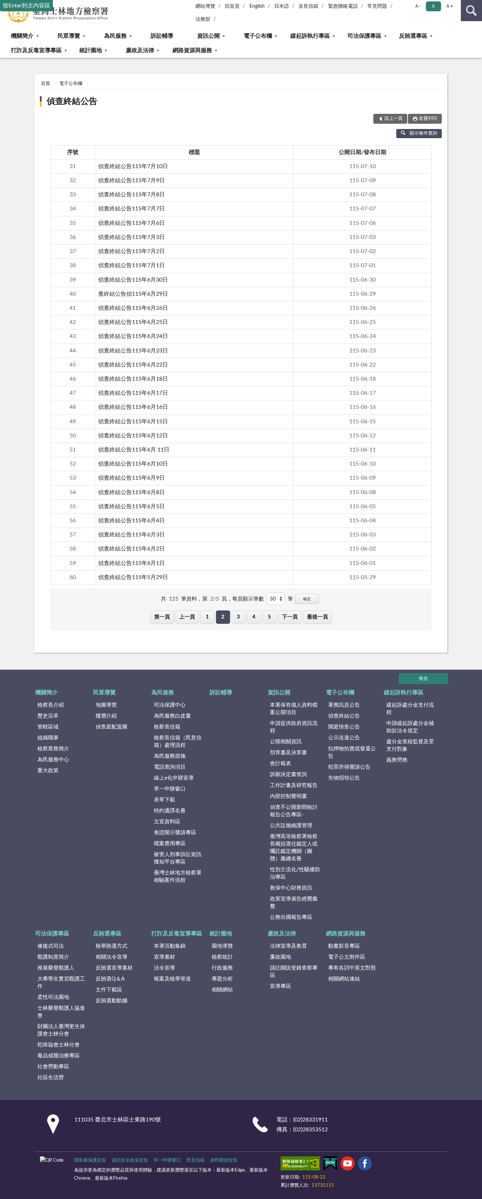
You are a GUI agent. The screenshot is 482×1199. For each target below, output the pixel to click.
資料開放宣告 (223, 1160)
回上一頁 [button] (393, 118)
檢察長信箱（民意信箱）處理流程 (177, 741)
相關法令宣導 (111, 957)
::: (3, 65)
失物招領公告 (344, 778)
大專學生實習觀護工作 (61, 982)
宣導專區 (280, 986)
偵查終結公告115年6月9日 (131, 478)
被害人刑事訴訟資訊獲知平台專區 (177, 858)
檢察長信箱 (167, 727)
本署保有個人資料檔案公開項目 (294, 708)
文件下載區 (109, 989)
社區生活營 (50, 1077)
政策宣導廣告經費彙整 (294, 902)
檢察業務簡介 (53, 748)
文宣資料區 (167, 821)
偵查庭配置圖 (111, 727)
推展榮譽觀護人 (55, 968)
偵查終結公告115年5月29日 (133, 577)
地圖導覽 (106, 705)
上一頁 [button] (187, 617)
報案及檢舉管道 (172, 979)
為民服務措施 (170, 756)
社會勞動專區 (53, 1066)
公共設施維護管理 (291, 825)
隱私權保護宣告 (90, 1160)
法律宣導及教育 (288, 946)
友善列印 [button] (428, 118)
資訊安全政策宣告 (130, 1160)
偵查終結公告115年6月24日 (133, 336)
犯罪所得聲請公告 (349, 767)
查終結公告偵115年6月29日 (133, 294)
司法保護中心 (170, 705)
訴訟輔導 (162, 36)
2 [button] (222, 617)
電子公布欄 (258, 36)
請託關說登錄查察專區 (294, 971)
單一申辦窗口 (170, 789)
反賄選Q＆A (110, 979)
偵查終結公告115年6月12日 (133, 435)
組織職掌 (48, 737)
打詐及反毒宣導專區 (36, 50)
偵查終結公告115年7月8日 (131, 194)
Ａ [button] (433, 6)
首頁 (45, 83)
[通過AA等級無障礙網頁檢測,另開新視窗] (300, 1164)
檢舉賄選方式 (111, 946)
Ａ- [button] (417, 6)
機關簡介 (22, 36)
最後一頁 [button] (317, 617)
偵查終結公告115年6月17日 (133, 393)
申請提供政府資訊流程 (294, 727)
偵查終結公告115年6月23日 (133, 350)
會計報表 (280, 763)
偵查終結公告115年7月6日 (131, 223)
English (257, 6)
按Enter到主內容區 (26, 5)
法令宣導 (164, 968)
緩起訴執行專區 (310, 36)
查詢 (471, 10)
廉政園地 (280, 957)
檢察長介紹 (50, 705)
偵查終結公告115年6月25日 (133, 322)
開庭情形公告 (344, 727)
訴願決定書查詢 (288, 774)
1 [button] (207, 617)
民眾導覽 (69, 36)
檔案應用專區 (170, 843)
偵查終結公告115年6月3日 (131, 534)
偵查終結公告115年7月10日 (133, 166)
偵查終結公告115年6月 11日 (133, 450)
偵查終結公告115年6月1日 (131, 563)
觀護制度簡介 (53, 957)
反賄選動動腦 (111, 1000)
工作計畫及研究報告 (294, 785)
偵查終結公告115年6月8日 (131, 492)
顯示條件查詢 (423, 133)
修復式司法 (50, 946)
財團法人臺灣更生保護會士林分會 (61, 1030)
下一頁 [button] (290, 617)
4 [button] (253, 617)
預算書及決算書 (288, 752)
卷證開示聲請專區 (175, 832)
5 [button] (269, 617)
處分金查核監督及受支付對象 (410, 745)
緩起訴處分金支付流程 (410, 708)
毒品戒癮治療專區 (58, 1055)
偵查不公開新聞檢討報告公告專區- (294, 811)
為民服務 (115, 36)
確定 (307, 599)
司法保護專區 (364, 36)
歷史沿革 (48, 716)
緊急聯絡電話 (343, 6)
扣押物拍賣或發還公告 (352, 752)
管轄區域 (48, 727)
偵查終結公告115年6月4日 (131, 520)
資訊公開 (208, 36)
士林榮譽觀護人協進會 (61, 1012)
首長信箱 (308, 6)
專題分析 (222, 979)
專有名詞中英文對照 (352, 968)
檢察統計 (222, 957)
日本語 (281, 6)
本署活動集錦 (170, 946)
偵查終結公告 (72, 101)
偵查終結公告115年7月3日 (131, 237)
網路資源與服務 (192, 50)
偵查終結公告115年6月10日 (133, 464)
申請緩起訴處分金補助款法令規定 (410, 727)
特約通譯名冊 (170, 810)
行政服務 (222, 968)
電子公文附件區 (346, 957)
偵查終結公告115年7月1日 (131, 265)
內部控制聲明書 (288, 796)
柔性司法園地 (53, 997)
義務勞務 (397, 760)
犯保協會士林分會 (58, 1044)
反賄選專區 (413, 36)
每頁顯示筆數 (248, 599)
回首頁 (232, 6)
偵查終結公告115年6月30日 (133, 280)
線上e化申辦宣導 (174, 778)
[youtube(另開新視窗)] (348, 1164)
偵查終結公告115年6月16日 (133, 407)
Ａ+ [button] (449, 6)
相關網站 (222, 989)
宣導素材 (164, 957)
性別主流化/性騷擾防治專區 (295, 873)
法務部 (202, 19)
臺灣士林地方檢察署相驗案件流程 (177, 876)
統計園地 (90, 50)
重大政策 (48, 770)
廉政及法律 (140, 50)
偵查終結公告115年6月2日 (131, 549)
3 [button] (238, 617)
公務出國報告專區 (291, 917)
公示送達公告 (344, 737)
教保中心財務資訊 (291, 888)
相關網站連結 (344, 979)
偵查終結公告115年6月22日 (133, 365)
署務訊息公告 (344, 705)
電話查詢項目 (170, 767)
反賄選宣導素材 (114, 968)
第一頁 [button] (162, 617)
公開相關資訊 (286, 741)
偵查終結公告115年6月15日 (133, 421)
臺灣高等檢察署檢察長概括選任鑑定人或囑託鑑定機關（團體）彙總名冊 (294, 847)
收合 (423, 678)
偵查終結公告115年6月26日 (133, 308)
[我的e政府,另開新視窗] (330, 1164)
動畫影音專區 (344, 946)
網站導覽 (205, 6)
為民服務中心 (53, 759)
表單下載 (164, 800)
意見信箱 (195, 1160)
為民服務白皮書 (172, 716)
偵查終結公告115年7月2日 (131, 251)
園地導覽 (222, 946)
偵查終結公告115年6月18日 (133, 379)
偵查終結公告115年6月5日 (131, 506)
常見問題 (377, 6)
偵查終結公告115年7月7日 (131, 208)
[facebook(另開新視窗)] (365, 1164)
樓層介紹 (106, 716)
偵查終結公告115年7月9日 (131, 180)
